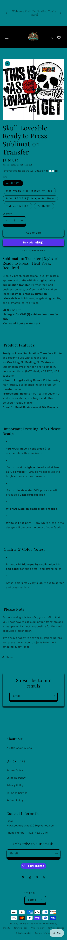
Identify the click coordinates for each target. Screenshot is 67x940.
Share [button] (9, 657)
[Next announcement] (60, 12)
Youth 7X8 (44, 206)
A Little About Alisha (19, 748)
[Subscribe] (53, 696)
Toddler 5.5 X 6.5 (17, 206)
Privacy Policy (15, 785)
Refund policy (20, 928)
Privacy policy (37, 928)
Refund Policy (15, 800)
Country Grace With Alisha (32, 924)
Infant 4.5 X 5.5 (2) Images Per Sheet (30, 198)
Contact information (44, 933)
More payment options (33, 250)
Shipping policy (23, 933)
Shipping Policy (16, 777)
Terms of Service (17, 793)
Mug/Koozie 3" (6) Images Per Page (29, 190)
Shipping (7, 165)
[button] (7, 37)
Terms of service (56, 928)
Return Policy (15, 770)
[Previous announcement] (6, 12)
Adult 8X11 (13, 183)
